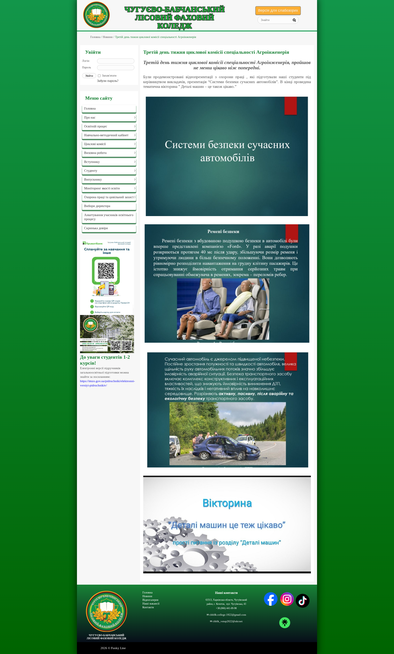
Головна (90, 108)
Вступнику (92, 162)
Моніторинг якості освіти (102, 188)
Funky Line (118, 648)
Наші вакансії (150, 603)
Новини (147, 596)
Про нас (89, 117)
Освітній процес (95, 126)
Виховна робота (95, 153)
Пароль (86, 67)
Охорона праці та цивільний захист (109, 197)
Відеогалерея (150, 599)
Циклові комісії (95, 144)
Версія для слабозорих (278, 10)
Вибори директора (97, 206)
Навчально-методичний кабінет (106, 135)
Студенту (90, 170)
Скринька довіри (96, 228)
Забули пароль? (107, 80)
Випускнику (93, 179)
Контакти (148, 607)
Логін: (86, 60)
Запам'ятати (109, 75)
